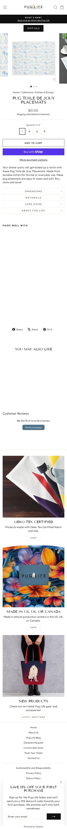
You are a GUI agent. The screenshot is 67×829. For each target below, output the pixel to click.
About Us (33, 732)
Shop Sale (33, 28)
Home (16, 92)
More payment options (34, 159)
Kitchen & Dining (44, 92)
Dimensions (33, 191)
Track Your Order (33, 752)
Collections (27, 92)
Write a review (33, 427)
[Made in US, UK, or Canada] (33, 576)
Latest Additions (33, 717)
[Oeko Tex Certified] (33, 487)
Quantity (33, 125)
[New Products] (33, 666)
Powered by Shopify (33, 826)
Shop (33, 538)
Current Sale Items (33, 747)
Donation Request (33, 742)
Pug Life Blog (33, 737)
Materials (33, 197)
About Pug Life (33, 210)
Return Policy (33, 778)
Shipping (21, 114)
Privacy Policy (33, 773)
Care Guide (33, 204)
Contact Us (33, 758)
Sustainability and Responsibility (33, 767)
